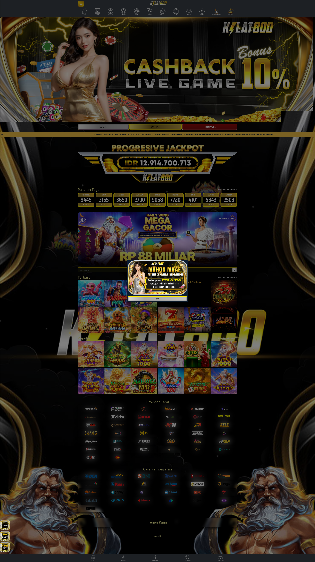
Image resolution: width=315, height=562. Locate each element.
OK (157, 298)
